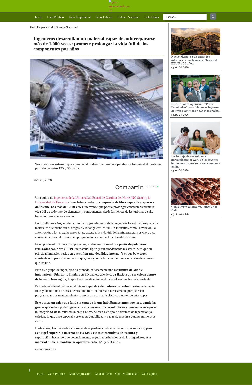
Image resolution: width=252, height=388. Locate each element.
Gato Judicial (104, 17)
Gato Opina (152, 17)
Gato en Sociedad (128, 17)
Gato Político (55, 17)
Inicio (38, 17)
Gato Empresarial (80, 17)
